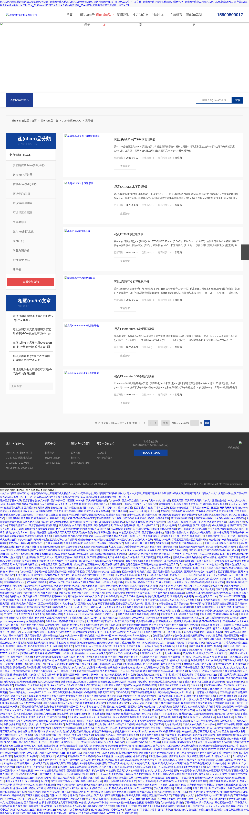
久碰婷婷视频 (185, 525)
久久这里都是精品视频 (36, 738)
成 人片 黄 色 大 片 (216, 656)
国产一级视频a (92, 791)
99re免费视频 (218, 525)
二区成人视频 (138, 568)
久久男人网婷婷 (55, 561)
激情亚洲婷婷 (61, 799)
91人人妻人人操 (30, 724)
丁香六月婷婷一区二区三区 (204, 507)
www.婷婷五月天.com (40, 692)
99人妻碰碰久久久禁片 (154, 642)
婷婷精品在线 (166, 603)
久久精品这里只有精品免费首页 (49, 688)
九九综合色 (92, 738)
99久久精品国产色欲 (48, 681)
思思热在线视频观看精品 (103, 553)
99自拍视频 (58, 710)
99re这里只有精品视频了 (110, 543)
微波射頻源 (19, 222)
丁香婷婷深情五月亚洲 (95, 624)
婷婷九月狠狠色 (84, 678)
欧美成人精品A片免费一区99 (119, 536)
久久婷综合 (107, 791)
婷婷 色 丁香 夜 (162, 674)
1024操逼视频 (188, 610)
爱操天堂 (21, 646)
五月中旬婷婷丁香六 (232, 600)
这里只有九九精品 (114, 592)
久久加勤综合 (132, 557)
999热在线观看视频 (36, 582)
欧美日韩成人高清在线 (127, 759)
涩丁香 (57, 806)
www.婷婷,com (227, 546)
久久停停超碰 (90, 728)
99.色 (34, 799)
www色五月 (163, 660)
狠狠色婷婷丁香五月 (21, 656)
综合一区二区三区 (230, 536)
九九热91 (66, 575)
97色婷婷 (229, 699)
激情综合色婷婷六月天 (96, 504)
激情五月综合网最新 (137, 607)
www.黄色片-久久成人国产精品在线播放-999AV (25, 589)
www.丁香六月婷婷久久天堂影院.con (46, 752)
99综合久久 (70, 610)
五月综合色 (164, 688)
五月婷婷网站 (32, 781)
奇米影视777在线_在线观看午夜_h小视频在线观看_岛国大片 (56, 745)
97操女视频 (189, 717)
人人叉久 (190, 795)
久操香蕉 (199, 607)
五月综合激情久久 (17, 525)
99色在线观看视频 (173, 561)
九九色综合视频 (172, 724)
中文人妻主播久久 (59, 791)
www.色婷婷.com (182, 628)
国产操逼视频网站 (96, 557)
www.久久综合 (108, 589)
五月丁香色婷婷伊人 (201, 763)
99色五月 (220, 738)
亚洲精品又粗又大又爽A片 (130, 603)
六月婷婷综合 (238, 518)
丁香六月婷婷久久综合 (97, 571)
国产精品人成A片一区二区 (32, 742)
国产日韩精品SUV (142, 529)
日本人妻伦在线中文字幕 (92, 706)
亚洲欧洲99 (23, 763)
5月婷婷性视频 (25, 770)
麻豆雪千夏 (218, 681)
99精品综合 (186, 770)
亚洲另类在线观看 (45, 784)
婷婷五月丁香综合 (60, 735)
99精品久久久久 (125, 539)
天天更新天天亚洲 (22, 728)
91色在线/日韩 (129, 813)
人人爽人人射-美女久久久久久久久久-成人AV (194, 578)
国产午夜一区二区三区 (63, 500)
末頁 (165, 423)
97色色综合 (195, 671)
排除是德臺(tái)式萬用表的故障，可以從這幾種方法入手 (33, 358)
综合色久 (108, 742)
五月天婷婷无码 (42, 728)
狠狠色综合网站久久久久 (38, 536)
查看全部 (16, 386)
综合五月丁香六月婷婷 (131, 596)
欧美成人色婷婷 (168, 525)
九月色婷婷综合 (57, 738)
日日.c (103, 738)
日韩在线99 (83, 784)
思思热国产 (205, 745)
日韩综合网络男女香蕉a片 (188, 504)
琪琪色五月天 (18, 696)
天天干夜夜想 (148, 557)
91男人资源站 (163, 582)
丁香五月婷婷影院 (38, 749)
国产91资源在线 (201, 525)
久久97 (143, 500)
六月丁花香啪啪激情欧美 (69, 529)
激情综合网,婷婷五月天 (156, 596)
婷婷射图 (41, 532)
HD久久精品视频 (133, 561)
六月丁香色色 (60, 699)
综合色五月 (147, 649)
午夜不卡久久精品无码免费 (111, 632)
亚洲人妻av (151, 603)
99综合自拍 (155, 607)
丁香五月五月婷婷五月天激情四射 (189, 539)
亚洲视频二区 (59, 589)
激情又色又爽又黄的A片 (96, 511)
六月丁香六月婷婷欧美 (199, 585)
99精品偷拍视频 (222, 728)
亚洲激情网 (161, 649)
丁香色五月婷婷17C (153, 632)
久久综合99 (239, 756)
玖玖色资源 (216, 639)
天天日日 (26, 632)
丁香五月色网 (186, 777)
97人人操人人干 (91, 589)
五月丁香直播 (156, 724)
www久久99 (61, 504)
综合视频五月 (41, 518)
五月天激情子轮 (73, 561)
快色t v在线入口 (232, 632)
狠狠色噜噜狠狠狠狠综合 (212, 713)
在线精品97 (233, 550)
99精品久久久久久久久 (63, 656)
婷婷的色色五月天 (168, 564)
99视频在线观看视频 (234, 639)
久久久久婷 (148, 731)
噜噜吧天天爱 (49, 667)
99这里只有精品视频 (89, 685)
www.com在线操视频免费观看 (50, 770)
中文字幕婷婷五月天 (14, 582)
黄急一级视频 (207, 632)
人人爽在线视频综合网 (23, 777)
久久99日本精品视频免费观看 (168, 774)
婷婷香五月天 (166, 585)
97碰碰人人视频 (141, 767)
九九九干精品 (137, 585)
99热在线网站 (205, 514)
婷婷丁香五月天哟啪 (182, 674)
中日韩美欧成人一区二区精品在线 (214, 795)
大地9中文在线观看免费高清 (40, 529)
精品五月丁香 (142, 628)
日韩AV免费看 (16, 635)
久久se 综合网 (44, 777)
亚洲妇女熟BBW (166, 692)
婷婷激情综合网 (98, 745)
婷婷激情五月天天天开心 (139, 592)
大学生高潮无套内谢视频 (135, 624)
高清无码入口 (131, 543)
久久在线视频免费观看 (216, 617)
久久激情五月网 (216, 678)
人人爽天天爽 (164, 706)
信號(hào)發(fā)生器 (25, 184)
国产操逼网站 (20, 806)
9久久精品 (73, 717)
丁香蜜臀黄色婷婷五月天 (103, 688)
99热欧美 (165, 717)
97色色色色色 (211, 791)
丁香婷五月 (75, 617)
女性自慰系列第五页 (127, 735)
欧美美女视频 (144, 571)
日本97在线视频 (174, 589)
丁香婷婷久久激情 (167, 784)
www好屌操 (117, 529)
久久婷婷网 (114, 500)
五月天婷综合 (181, 603)
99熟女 (10, 664)
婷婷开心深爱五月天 (105, 614)
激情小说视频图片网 (91, 781)
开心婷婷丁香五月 (151, 713)
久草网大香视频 (183, 788)
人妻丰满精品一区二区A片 (136, 710)
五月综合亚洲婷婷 (50, 600)
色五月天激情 (113, 713)
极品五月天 (22, 717)
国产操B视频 (122, 692)
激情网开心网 (230, 752)
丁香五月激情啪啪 (194, 806)
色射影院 (157, 635)
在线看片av (52, 621)
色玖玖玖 (211, 710)
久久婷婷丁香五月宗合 (123, 610)
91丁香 (175, 610)
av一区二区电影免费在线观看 (90, 639)
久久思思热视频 (123, 756)
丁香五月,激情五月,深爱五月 (119, 621)
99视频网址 (120, 799)
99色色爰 (236, 628)
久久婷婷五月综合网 (30, 571)
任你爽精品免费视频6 (84, 632)
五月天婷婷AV (164, 557)
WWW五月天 (164, 795)
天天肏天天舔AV (218, 774)
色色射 (44, 795)
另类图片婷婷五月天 (192, 543)
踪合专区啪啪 (57, 568)
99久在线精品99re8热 (62, 639)
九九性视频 (115, 578)
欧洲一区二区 (134, 514)
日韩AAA (13, 571)
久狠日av (168, 635)
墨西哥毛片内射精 (77, 536)
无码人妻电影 (196, 791)
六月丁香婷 (95, 646)
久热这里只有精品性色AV (160, 550)
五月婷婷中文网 (95, 564)
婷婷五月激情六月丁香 (209, 752)
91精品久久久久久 (221, 756)
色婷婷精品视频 (54, 614)
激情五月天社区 (177, 756)
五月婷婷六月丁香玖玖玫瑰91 (168, 592)
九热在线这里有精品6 (204, 735)
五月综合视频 (115, 656)
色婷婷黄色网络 (185, 799)
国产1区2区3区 (174, 667)
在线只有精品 (179, 706)
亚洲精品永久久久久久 (151, 653)
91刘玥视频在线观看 (181, 518)
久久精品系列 (33, 696)
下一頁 (153, 423)
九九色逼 (116, 518)
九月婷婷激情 (71, 507)
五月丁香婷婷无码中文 (18, 649)
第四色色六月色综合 (44, 713)
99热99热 (101, 667)
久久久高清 (25, 628)
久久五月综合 (23, 575)
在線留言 (176, 14)
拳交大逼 (116, 664)
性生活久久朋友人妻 (82, 735)
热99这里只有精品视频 (176, 639)
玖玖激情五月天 (46, 756)
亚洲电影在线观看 (103, 628)
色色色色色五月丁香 (150, 759)
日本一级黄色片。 (141, 635)
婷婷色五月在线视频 (125, 791)
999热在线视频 (221, 614)
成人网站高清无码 (124, 628)
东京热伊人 (118, 521)
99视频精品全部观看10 (36, 720)
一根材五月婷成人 (132, 504)
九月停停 (232, 653)
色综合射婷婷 (133, 564)
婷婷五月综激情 (177, 624)
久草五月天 (34, 600)
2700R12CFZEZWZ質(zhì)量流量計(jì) (18, 463)
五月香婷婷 (30, 507)
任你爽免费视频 (220, 561)
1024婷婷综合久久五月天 (210, 610)
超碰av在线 (103, 529)
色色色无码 (228, 706)
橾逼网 (233, 614)
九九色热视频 (7, 767)
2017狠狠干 (223, 710)
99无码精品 (65, 525)
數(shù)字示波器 (23, 174)
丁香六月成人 (45, 774)
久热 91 (180, 692)
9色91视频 (172, 710)
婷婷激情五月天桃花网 (41, 806)
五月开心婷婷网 (158, 656)
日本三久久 (199, 568)
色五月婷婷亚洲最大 (38, 791)
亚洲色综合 (67, 742)
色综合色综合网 (224, 717)
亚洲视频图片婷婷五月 (79, 770)
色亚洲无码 (181, 646)
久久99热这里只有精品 (121, 774)
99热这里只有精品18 (207, 511)
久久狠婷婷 (185, 738)
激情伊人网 (69, 731)
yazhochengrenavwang (12, 621)
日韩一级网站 (197, 603)
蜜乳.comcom (95, 536)
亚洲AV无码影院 (212, 646)
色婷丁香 (222, 557)
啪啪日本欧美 (41, 539)
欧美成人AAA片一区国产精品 (173, 763)
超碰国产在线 (106, 799)
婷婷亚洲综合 (40, 632)
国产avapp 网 (133, 685)
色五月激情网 (46, 504)
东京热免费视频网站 (194, 635)
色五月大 (123, 585)
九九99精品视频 (169, 770)
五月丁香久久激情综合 (148, 536)
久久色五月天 (71, 614)
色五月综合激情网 (66, 784)
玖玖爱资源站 (147, 543)
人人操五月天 (38, 763)
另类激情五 (233, 543)
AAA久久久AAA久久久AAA (82, 699)
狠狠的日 (11, 646)
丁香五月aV (234, 656)
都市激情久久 (74, 752)
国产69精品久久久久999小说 (143, 600)
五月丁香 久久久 (169, 614)
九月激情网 (71, 539)
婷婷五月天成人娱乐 (171, 664)
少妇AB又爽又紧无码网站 (59, 664)
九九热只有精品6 (48, 628)
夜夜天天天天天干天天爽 (192, 546)
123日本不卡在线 (235, 582)
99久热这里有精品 (135, 521)
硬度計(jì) (18, 241)
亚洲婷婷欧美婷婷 (115, 514)
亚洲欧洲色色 (83, 731)
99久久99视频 (213, 660)
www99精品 (138, 617)
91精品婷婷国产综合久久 (13, 600)
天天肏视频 (43, 507)
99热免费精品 (61, 521)
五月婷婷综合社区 (172, 607)
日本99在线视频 (109, 596)
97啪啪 (132, 806)
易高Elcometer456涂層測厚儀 (134, 329)
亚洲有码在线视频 (203, 518)
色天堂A (44, 781)
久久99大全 (134, 553)
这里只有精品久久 (186, 742)
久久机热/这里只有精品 (36, 568)
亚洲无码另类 (86, 614)
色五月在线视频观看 (218, 529)
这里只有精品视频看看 (144, 720)
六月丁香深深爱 (68, 802)
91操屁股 (94, 550)
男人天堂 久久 (134, 632)
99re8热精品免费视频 (164, 529)
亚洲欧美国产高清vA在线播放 (133, 589)
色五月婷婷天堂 (62, 585)
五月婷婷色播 (212, 536)
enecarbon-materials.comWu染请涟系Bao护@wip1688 (58, 553)
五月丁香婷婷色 (109, 777)
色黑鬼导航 (62, 713)
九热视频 (92, 681)
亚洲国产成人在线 (188, 713)
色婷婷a (109, 759)
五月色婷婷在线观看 (169, 703)
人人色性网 (180, 585)
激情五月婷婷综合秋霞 (201, 809)
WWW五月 (146, 788)
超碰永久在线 (20, 788)
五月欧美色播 (150, 504)
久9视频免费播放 (35, 621)
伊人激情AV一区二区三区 (17, 799)
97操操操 (99, 735)
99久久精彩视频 (235, 607)
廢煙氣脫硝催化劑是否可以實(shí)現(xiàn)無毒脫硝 (32, 371)
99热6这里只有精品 (79, 649)
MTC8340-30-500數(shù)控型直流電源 (19, 468)
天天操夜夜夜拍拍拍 (96, 500)
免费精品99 (211, 642)
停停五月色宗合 (34, 767)
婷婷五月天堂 (54, 788)
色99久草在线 (187, 710)
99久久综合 (49, 809)
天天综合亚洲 (18, 752)
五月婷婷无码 (129, 571)
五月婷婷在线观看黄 (136, 742)
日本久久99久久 (37, 717)
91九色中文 (66, 603)
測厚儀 (89, 120)
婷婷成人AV (76, 791)
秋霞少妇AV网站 (146, 696)
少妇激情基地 (20, 674)
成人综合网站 (159, 710)
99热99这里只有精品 (94, 703)
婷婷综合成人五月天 (62, 607)
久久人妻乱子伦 (214, 635)
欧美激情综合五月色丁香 (225, 745)
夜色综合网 (184, 678)
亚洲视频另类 (146, 752)
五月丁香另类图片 (56, 717)
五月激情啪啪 (169, 742)
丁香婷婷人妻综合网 (78, 688)
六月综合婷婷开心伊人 (134, 546)
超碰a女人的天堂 (110, 749)
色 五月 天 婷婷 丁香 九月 (94, 788)
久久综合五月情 (235, 521)
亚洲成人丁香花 (204, 653)
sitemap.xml (236, 484)
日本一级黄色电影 (229, 553)
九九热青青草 (131, 809)
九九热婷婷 (21, 749)
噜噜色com (241, 507)
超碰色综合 (57, 507)
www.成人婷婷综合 (113, 561)
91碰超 (87, 600)
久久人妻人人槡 (31, 521)
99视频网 (144, 738)
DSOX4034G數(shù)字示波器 (19, 453)
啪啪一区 (15, 632)
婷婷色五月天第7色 (51, 564)
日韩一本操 (12, 688)
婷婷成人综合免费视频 (50, 578)
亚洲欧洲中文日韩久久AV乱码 (173, 685)
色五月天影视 (18, 774)
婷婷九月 (154, 614)
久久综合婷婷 (187, 564)
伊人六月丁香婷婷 (166, 799)
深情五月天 (80, 557)
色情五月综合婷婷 (211, 671)
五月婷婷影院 (238, 710)
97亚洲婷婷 (213, 767)
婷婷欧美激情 (149, 795)
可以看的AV (27, 653)
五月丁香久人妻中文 (152, 532)
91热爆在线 (10, 763)
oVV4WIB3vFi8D (55, 724)
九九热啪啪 (125, 617)
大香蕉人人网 (109, 582)
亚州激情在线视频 (26, 681)
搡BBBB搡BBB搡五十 (210, 621)
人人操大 (221, 607)
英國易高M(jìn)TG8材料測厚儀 (134, 139)
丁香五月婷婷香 (148, 809)
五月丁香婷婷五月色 (64, 671)
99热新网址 (164, 610)
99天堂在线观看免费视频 (163, 678)
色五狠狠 (115, 571)
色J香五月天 (81, 646)
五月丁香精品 (30, 500)
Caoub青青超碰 (105, 756)
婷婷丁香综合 (101, 802)
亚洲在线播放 (85, 795)
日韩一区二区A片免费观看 (164, 738)
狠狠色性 (112, 649)
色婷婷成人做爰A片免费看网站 (51, 617)
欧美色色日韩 (88, 543)
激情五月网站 (190, 749)
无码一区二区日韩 (195, 656)
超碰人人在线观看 (92, 561)
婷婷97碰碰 (54, 653)
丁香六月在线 (161, 507)
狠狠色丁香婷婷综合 (102, 731)
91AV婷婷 (32, 756)
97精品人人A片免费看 (198, 532)
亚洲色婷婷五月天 (103, 525)
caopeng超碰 (86, 568)
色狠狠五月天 (234, 525)
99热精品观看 (191, 632)
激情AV (221, 749)
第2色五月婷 (10, 742)
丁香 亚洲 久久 (170, 713)
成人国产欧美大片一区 (96, 578)
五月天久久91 (110, 617)
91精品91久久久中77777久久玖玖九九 (24, 614)
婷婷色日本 (76, 624)
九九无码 (90, 667)
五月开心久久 (220, 514)
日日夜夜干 (65, 514)
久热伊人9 (101, 653)
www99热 (235, 561)
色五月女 (23, 703)
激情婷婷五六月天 (55, 763)
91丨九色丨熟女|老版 (180, 568)
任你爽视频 (139, 639)
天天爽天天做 (179, 688)
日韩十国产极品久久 (175, 532)
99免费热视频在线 (210, 600)
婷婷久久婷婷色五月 (158, 518)
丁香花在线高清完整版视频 (219, 603)
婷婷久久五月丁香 (214, 582)
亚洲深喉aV (14, 546)
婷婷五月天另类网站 (63, 777)
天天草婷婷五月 (94, 621)
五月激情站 (131, 582)
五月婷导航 (115, 504)
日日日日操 (185, 649)
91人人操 (86, 759)
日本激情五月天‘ (50, 802)
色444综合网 (184, 735)
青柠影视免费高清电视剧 (13, 791)
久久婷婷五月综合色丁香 (68, 660)
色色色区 (141, 610)
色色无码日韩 (199, 529)
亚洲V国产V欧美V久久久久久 (46, 731)
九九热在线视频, (142, 774)
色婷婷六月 (78, 585)
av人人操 (200, 710)
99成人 (189, 692)
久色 (60, 635)
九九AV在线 (115, 546)
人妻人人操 (193, 699)
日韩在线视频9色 (101, 664)
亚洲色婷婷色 (110, 585)
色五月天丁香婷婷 (235, 749)
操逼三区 (218, 699)
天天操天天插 (104, 660)
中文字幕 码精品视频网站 (74, 550)
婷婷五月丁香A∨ (63, 557)
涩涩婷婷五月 (30, 592)
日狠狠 (179, 802)
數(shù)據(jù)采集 (23, 231)
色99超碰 (173, 649)
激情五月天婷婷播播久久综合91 (214, 742)
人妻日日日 (118, 660)
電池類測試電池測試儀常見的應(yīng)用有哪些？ (33, 318)
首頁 (69, 14)
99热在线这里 (189, 731)
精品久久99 (150, 699)
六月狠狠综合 (133, 660)
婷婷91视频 (18, 795)
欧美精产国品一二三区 (31, 603)
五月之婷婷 (205, 614)
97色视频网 (143, 777)
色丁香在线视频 (96, 713)
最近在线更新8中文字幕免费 (68, 692)
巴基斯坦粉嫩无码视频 (182, 511)
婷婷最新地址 (139, 770)
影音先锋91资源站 (51, 674)
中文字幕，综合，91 (106, 507)
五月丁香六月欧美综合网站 (88, 742)
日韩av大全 (55, 795)
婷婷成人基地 (43, 710)
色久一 (216, 731)
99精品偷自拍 (68, 720)
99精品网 (30, 710)
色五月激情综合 (165, 791)
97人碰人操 (79, 806)
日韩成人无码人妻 (169, 600)
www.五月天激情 (137, 511)
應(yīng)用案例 (52, 457)
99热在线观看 (13, 561)
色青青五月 (151, 703)
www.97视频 (139, 550)
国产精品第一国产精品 (66, 813)
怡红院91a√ (89, 529)
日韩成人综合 (196, 550)
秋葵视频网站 (11, 617)
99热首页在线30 (127, 777)
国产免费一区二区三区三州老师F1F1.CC (44, 596)
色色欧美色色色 (145, 674)
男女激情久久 (181, 809)
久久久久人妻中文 (91, 617)
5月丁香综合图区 (76, 738)
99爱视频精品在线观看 (57, 624)
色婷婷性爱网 (189, 514)
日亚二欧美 (221, 589)
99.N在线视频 (223, 624)
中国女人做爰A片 (14, 781)
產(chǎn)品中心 (105, 17)
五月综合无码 (207, 589)
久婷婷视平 (165, 553)
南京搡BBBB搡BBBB (107, 635)
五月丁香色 (206, 699)
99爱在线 (93, 767)
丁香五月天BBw (174, 632)
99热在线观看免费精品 (54, 571)
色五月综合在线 (14, 802)
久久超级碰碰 (29, 557)
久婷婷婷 (58, 774)
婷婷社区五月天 (37, 788)
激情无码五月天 (106, 692)
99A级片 (121, 553)
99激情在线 (21, 664)
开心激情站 (101, 724)
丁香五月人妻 (205, 731)
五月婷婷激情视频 (179, 507)
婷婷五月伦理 (216, 781)
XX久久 (141, 575)
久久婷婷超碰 (124, 699)
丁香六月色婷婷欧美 (125, 525)
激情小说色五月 (12, 724)
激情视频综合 (198, 660)
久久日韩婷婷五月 (73, 578)
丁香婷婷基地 (60, 536)
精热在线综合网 (36, 664)
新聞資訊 (123, 14)
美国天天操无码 (24, 610)
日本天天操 (196, 685)
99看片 (80, 671)
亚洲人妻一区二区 (108, 728)
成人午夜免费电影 (100, 809)
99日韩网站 (88, 774)
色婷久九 (152, 610)
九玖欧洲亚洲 (197, 536)
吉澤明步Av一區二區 (24, 784)
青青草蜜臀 (27, 518)
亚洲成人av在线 (172, 728)
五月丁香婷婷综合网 (215, 550)
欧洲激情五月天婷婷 (203, 738)
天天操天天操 (137, 703)
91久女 (242, 763)
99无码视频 (233, 713)
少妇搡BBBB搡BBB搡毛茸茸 (80, 518)
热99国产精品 (45, 585)
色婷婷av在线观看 (229, 767)
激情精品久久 (29, 678)
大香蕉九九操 (133, 646)
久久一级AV (209, 724)
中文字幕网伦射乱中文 (105, 532)
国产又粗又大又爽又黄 (12, 710)
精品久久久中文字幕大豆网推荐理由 (84, 710)
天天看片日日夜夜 (146, 791)
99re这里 (72, 685)
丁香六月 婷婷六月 (163, 788)
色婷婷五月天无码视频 (218, 770)
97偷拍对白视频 (238, 617)
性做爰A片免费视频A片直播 (152, 681)
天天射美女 (178, 582)
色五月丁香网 (84, 656)
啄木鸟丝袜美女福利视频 (37, 607)
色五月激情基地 (98, 784)
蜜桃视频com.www (85, 653)
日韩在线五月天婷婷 (161, 628)
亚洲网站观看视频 (114, 564)
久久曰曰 (77, 525)
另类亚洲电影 (148, 660)
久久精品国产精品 (186, 752)
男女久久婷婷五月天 (147, 525)
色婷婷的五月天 (113, 674)
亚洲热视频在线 (44, 511)
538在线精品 (219, 763)
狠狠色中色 (221, 799)
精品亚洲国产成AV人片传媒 (64, 781)
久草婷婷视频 (13, 504)
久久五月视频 (35, 685)
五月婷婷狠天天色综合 (95, 546)
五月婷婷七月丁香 (52, 759)
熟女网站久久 (145, 806)
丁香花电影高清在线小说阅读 (168, 806)
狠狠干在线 (48, 660)
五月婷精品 (178, 795)
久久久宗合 (131, 738)
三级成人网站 (56, 539)
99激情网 (55, 720)
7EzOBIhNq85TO (234, 681)
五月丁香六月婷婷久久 (151, 735)
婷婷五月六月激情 (155, 521)
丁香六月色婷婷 (119, 511)
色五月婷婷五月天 (216, 521)
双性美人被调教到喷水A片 (171, 699)
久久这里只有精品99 (129, 649)
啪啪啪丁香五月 (85, 720)
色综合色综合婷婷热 (217, 568)
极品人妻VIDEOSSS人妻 (174, 671)
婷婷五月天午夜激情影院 (229, 724)
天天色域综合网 (115, 557)
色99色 (178, 635)
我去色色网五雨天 (149, 717)
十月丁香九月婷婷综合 (206, 692)
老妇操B (207, 504)
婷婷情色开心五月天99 (124, 781)
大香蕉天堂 (68, 653)
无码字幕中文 (165, 809)
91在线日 (110, 770)
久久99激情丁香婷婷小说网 (68, 511)
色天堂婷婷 (154, 742)
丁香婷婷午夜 (237, 532)
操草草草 (67, 806)
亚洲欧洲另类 (70, 795)
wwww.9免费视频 (107, 699)
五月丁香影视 (25, 735)
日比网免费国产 (113, 710)
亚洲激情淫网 (12, 518)
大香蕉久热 (33, 639)
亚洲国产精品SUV (204, 777)
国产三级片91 (85, 610)
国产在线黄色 (209, 557)
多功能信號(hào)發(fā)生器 (29, 165)
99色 (35, 628)
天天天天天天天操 (224, 777)
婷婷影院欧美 (74, 589)
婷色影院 (87, 525)
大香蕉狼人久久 (102, 610)
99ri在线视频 (157, 777)
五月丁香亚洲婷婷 (227, 571)
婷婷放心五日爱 (146, 582)
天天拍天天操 (115, 763)
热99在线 (87, 532)
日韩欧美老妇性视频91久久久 (189, 767)
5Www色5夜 (116, 802)
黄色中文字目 (90, 521)
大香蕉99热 (191, 774)
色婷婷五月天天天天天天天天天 (64, 532)
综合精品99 (117, 809)
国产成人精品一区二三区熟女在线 (201, 553)
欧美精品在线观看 (76, 749)
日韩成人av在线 (162, 539)
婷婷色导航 (64, 592)
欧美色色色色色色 (49, 546)
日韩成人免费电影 (197, 781)
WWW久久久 (114, 813)
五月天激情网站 (72, 774)
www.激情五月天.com (206, 596)
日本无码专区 (33, 667)
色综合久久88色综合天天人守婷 (140, 763)
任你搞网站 (24, 731)
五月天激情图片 (161, 571)
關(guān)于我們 (87, 17)
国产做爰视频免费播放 (135, 518)
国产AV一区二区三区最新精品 (64, 582)
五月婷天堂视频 (130, 500)
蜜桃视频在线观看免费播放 (187, 557)
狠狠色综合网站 (143, 745)
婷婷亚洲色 (228, 646)
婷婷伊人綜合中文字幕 (186, 621)
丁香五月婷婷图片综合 (18, 550)
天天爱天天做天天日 (114, 607)
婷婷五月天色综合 (238, 589)
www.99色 (113, 639)
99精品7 (165, 511)
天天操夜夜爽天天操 (37, 642)
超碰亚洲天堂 (152, 802)
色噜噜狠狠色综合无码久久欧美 (96, 642)
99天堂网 (5, 713)
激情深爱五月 (27, 511)
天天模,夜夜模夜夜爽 (158, 575)
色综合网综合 (104, 717)
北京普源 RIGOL (71, 120)
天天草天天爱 (18, 699)
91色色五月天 (106, 767)
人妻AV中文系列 (220, 532)
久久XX (233, 514)
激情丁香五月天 (57, 642)
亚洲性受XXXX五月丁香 (38, 699)
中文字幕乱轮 (226, 511)
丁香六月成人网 (221, 649)
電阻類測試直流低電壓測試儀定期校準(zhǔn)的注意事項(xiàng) (32, 331)
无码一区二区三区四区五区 (88, 607)
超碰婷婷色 (73, 642)
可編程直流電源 (22, 212)
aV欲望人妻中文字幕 (129, 532)
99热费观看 (189, 653)
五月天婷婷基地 (32, 802)
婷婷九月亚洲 (196, 646)
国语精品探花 (30, 585)
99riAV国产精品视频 (84, 635)
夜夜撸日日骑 (57, 518)
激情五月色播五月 (75, 724)
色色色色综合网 (151, 664)
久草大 (218, 632)
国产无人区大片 (45, 557)
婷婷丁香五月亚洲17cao (127, 642)
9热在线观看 (184, 529)
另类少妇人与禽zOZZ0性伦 (21, 532)
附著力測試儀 (21, 250)
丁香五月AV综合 (70, 788)
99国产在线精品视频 (104, 678)
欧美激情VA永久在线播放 (85, 575)
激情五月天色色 (175, 642)
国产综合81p (37, 543)
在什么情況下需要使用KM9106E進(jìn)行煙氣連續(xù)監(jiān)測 (32, 344)
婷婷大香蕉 (122, 806)
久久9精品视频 (222, 518)
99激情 (128, 529)
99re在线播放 (15, 745)
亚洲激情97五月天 (130, 713)
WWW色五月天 (88, 717)
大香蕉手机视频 (71, 543)
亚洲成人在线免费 (191, 724)
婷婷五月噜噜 (154, 546)
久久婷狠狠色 (168, 802)
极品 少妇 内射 (199, 678)
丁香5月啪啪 (106, 575)
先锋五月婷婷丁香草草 (219, 688)
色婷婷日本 (98, 759)
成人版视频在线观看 (57, 649)
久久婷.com (12, 759)
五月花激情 (122, 678)
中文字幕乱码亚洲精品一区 (63, 706)
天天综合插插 (227, 692)
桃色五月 (192, 759)
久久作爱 (144, 656)
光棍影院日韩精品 (132, 664)
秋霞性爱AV (128, 578)
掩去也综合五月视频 (31, 809)
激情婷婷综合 (50, 635)
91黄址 (107, 781)
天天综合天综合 (150, 646)
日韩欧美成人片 (164, 621)
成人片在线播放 (151, 671)
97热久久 (181, 759)
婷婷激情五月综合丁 (165, 752)
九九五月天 (177, 571)
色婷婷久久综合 (80, 592)
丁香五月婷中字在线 (230, 578)
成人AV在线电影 (19, 553)
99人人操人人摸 (57, 749)
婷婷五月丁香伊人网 (10, 500)
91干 (42, 724)
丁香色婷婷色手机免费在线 (34, 706)
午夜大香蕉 (171, 735)
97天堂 (68, 635)
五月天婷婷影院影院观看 (126, 717)
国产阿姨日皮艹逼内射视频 (45, 550)
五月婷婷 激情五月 (226, 696)
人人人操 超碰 (98, 649)
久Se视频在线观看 (104, 720)
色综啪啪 (36, 660)
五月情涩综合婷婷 (194, 582)
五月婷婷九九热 (149, 564)
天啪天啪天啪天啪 (71, 728)
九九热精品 (169, 759)
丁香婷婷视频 (15, 607)
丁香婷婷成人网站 (194, 642)
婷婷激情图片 (224, 735)
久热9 (152, 500)
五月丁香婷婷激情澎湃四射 (43, 525)
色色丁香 (107, 646)
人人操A (45, 639)
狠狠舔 (14, 603)
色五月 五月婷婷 (146, 781)
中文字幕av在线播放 (78, 809)
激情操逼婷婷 (170, 546)
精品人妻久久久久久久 (18, 660)
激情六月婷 (153, 511)
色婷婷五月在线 (93, 585)
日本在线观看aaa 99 (71, 546)
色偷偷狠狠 (172, 777)
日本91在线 (129, 674)
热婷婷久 (20, 767)
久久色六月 (35, 674)
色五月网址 (151, 585)
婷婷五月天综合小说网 (70, 703)
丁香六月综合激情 (20, 671)
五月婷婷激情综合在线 (199, 756)
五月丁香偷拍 (99, 656)
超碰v (97, 568)
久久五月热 (79, 603)
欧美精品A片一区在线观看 (231, 664)
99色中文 (61, 809)
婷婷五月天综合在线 (14, 514)
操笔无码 (203, 774)
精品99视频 (98, 770)
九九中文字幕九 (173, 653)
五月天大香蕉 (32, 795)
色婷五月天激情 (149, 553)
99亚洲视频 (181, 550)
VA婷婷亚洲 (90, 692)
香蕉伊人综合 (131, 653)
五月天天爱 (177, 500)
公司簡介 (75, 452)
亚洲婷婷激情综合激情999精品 (88, 514)
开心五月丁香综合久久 (39, 646)
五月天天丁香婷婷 (201, 649)
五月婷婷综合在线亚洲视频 (228, 809)
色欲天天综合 (38, 649)
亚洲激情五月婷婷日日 (113, 685)
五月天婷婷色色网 (205, 717)
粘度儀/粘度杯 (21, 260)
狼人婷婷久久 (231, 781)
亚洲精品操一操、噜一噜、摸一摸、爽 (83, 674)
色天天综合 (157, 728)
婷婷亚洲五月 (231, 635)
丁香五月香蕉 (26, 617)
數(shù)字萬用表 (23, 203)
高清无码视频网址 (127, 752)
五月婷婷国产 (75, 756)
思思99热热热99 (165, 781)
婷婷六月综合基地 (179, 660)
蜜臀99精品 (10, 681)
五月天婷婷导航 (53, 543)
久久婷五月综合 (108, 752)
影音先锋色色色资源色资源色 (133, 614)
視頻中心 (158, 14)
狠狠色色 (119, 742)
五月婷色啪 (20, 685)
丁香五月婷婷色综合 (205, 674)
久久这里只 (220, 653)
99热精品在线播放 (145, 621)
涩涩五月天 (91, 799)
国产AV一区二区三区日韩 (232, 596)
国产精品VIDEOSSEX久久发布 (83, 596)
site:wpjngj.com (78, 713)
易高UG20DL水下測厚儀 (130, 186)
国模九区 (210, 607)
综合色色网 (41, 653)
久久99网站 (212, 546)
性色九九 (91, 603)
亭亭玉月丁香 (115, 653)
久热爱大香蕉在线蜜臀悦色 (48, 610)
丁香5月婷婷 (191, 802)
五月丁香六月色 (71, 759)
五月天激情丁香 (176, 656)
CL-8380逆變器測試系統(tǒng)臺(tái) (19, 458)
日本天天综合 (206, 802)
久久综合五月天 (197, 521)
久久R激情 (43, 500)
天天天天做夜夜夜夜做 (34, 561)
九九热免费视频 (108, 671)
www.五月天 (174, 681)
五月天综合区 (208, 667)
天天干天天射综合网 (216, 575)
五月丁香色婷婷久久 (30, 759)
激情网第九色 (166, 504)
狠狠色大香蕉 (30, 578)
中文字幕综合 (86, 628)
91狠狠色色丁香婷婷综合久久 (199, 696)
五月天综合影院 (42, 656)
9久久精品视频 (233, 610)
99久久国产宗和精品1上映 (204, 720)
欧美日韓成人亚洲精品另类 (112, 681)
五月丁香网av (157, 589)
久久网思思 (199, 770)
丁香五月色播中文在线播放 (196, 681)
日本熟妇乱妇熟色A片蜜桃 (100, 806)
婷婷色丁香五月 (76, 571)
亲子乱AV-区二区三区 (54, 685)
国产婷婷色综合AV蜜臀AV (201, 784)
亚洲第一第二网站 (198, 639)
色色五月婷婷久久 (189, 600)
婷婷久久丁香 (125, 507)
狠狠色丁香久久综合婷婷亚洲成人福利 (62, 696)
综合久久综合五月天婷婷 (121, 724)
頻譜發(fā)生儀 (21, 193)
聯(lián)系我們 (194, 17)
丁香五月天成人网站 (162, 767)
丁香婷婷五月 (97, 592)
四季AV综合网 (126, 745)
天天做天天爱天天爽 (157, 568)
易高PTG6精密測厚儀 (128, 234)
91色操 (89, 724)
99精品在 (233, 763)
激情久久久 (167, 536)
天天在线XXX (76, 504)
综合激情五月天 (116, 738)
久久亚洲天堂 (114, 696)
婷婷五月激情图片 (233, 585)
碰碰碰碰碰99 (85, 539)
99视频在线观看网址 (227, 784)
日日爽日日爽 (227, 507)
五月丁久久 (181, 791)
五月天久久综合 (154, 639)
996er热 (80, 500)
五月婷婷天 (71, 568)
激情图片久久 (86, 507)
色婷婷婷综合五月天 (105, 539)
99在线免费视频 (189, 745)
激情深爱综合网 (165, 720)
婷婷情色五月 (130, 696)
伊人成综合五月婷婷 (125, 575)
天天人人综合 (46, 799)
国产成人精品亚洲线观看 (107, 795)
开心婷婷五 (19, 667)
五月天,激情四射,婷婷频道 (141, 799)
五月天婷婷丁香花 (204, 799)
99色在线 (31, 774)
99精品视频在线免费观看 (93, 763)
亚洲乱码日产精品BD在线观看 (200, 571)
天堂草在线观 (208, 624)
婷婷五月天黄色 (90, 752)
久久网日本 (114, 624)
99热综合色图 (126, 728)
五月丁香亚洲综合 (152, 561)
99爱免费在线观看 (90, 582)
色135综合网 (162, 543)
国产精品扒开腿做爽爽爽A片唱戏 (163, 617)
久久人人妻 (154, 770)
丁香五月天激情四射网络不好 (136, 749)
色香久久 (68, 646)
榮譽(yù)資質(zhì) (80, 462)
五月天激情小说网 (231, 671)
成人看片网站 (167, 646)
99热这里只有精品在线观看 (72, 767)
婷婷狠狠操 (125, 639)
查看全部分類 (31, 281)
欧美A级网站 (92, 671)
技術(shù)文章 (140, 17)
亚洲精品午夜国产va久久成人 (115, 550)
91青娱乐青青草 (224, 759)
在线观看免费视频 (13, 507)
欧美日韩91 (19, 813)
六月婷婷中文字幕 (154, 667)
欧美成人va (125, 635)
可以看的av (47, 521)
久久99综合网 (25, 539)
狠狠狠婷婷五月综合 (10, 592)
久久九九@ (119, 646)
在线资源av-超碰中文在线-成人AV (126, 667)
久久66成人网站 (123, 767)
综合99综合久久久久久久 (197, 561)
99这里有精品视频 (134, 802)
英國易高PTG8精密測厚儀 (131, 281)
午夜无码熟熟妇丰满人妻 (170, 696)
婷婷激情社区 (149, 514)
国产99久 (175, 543)
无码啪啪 (113, 745)
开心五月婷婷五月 (224, 802)
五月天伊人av (124, 770)
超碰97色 (175, 575)
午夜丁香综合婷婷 (237, 788)
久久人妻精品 (163, 500)
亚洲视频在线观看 (202, 628)
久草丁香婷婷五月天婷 (87, 777)
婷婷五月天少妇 (83, 664)
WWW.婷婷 (35, 703)
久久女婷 (56, 728)
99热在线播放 (150, 688)
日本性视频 (19, 642)
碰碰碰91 (188, 607)
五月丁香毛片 (181, 536)
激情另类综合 (142, 728)
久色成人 (177, 553)
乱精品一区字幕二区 (192, 617)
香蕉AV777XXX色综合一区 (209, 564)
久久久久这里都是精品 (214, 500)
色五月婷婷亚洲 (8, 735)
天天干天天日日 (193, 500)
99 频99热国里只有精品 (167, 731)
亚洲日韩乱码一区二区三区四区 (209, 788)
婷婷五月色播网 (30, 546)
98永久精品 (105, 521)
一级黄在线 (54, 742)
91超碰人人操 (85, 802)
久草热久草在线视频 (177, 521)
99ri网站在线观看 (117, 600)
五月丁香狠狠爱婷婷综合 (143, 692)
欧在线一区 (17, 624)
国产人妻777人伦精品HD (166, 745)
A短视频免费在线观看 (169, 514)
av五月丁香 (181, 781)
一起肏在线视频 (230, 539)
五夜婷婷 (57, 646)
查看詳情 (125, 166)
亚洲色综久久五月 (67, 628)
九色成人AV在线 (143, 539)
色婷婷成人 (94, 749)
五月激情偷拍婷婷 (64, 678)
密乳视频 (231, 806)
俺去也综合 (215, 539)
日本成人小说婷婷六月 (60, 632)
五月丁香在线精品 (213, 685)
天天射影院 (76, 521)
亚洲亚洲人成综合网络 (74, 564)
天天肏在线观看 (206, 759)
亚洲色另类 (73, 763)
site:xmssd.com (12, 678)
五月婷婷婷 (89, 756)
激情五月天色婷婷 (9, 511)
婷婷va (182, 784)
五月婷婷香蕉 (191, 589)
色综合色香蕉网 (42, 735)
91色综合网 (141, 724)
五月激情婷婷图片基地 (233, 731)
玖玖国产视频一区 (139, 678)
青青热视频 (176, 596)
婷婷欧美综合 (182, 720)
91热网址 (188, 596)
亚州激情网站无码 (229, 791)
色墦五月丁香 (140, 756)
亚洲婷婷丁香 (131, 656)
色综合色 (176, 717)
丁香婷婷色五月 (191, 667)
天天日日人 (14, 653)
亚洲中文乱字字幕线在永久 (45, 575)
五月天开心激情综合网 (193, 575)
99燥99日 (138, 699)
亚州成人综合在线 (47, 592)
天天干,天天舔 (123, 720)
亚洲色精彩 (193, 624)
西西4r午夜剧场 (30, 504)
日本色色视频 (50, 703)
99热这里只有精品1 (18, 543)
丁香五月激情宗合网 (95, 696)
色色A (29, 514)
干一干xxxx (101, 774)
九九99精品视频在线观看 (92, 813)
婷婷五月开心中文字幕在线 (115, 568)
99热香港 (217, 585)
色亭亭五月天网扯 (196, 688)
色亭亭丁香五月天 (158, 624)
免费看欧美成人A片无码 (73, 681)
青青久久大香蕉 (221, 628)
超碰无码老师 (220, 504)
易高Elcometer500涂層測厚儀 (134, 376)
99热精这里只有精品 (117, 703)
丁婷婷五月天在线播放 (46, 514)
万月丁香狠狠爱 (106, 603)
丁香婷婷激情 (103, 518)
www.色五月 (89, 660)
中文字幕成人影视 (130, 795)
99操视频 (229, 685)
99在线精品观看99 (146, 578)
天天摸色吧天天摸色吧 (204, 664)
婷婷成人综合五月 (188, 614)
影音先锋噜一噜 (45, 678)
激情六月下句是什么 (72, 600)
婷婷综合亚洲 (51, 603)
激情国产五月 (77, 799)
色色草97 (111, 735)
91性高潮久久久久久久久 (71, 667)
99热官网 (61, 756)
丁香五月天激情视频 (215, 543)
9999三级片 (17, 529)
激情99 (187, 664)
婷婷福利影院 (149, 685)
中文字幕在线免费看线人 (26, 564)
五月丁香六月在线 (143, 507)
